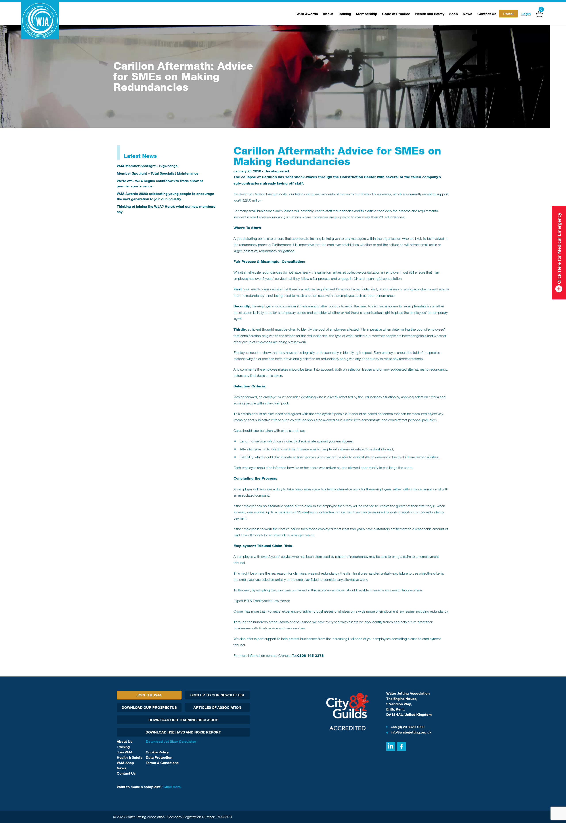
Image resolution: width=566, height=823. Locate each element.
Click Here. (172, 787)
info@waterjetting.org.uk (408, 732)
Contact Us (486, 13)
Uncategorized (276, 171)
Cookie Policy (157, 752)
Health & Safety (129, 757)
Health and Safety (429, 13)
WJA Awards (307, 13)
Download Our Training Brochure (183, 720)
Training (344, 13)
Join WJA (124, 752)
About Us (124, 741)
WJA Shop (125, 762)
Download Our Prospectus (149, 707)
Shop (453, 13)
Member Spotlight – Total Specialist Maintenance (157, 173)
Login (526, 13)
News (467, 13)
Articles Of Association (217, 707)
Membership (366, 13)
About (328, 13)
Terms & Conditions (162, 762)
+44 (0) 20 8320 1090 (405, 727)
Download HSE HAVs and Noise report (183, 732)
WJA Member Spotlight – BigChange (147, 166)
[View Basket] (539, 13)
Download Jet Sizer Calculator (171, 741)
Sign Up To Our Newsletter (217, 695)
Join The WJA (149, 695)
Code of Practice (396, 13)
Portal (508, 13)
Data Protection (159, 757)
